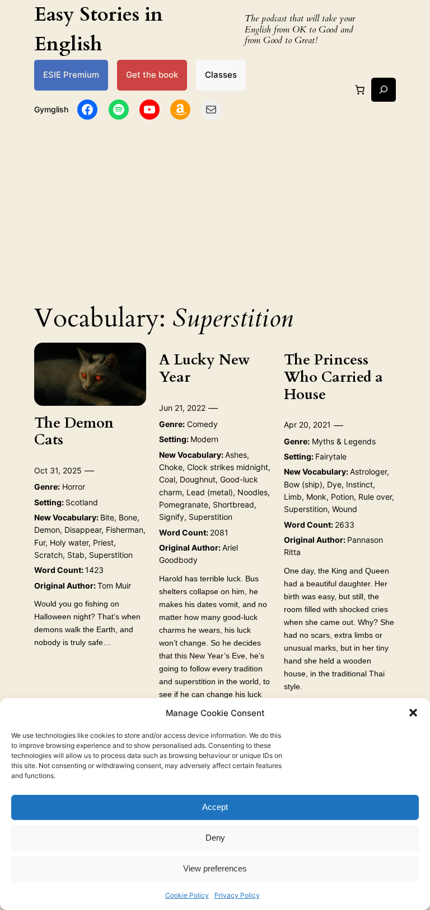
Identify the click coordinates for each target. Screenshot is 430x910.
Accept (215, 807)
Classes (221, 75)
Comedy (202, 424)
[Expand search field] (383, 90)
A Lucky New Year (204, 369)
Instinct (359, 484)
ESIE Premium (71, 75)
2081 (219, 532)
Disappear (82, 529)
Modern (204, 439)
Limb (293, 496)
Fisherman (124, 529)
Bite (107, 517)
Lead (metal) (209, 492)
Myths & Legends (344, 441)
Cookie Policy (187, 895)
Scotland (82, 502)
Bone (128, 517)
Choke (171, 467)
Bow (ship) (303, 484)
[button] (413, 712)
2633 (344, 524)
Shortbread (233, 504)
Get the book (152, 75)
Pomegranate (183, 504)
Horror (73, 486)
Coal (167, 479)
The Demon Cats (74, 432)
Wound (344, 509)
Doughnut (198, 479)
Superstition (111, 555)
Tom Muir (114, 585)
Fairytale (331, 456)
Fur (39, 542)
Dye (334, 484)
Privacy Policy (237, 895)
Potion (342, 496)
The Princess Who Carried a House (333, 377)
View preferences (215, 868)
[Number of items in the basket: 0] (360, 89)
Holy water (69, 542)
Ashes (236, 454)
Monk (316, 496)
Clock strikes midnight (227, 467)
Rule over (375, 496)
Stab (76, 555)
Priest (103, 542)
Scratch (48, 555)
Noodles (252, 492)
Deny (215, 837)
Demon (47, 529)
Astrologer (368, 471)
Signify (171, 517)
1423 (94, 570)
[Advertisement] (215, 208)
